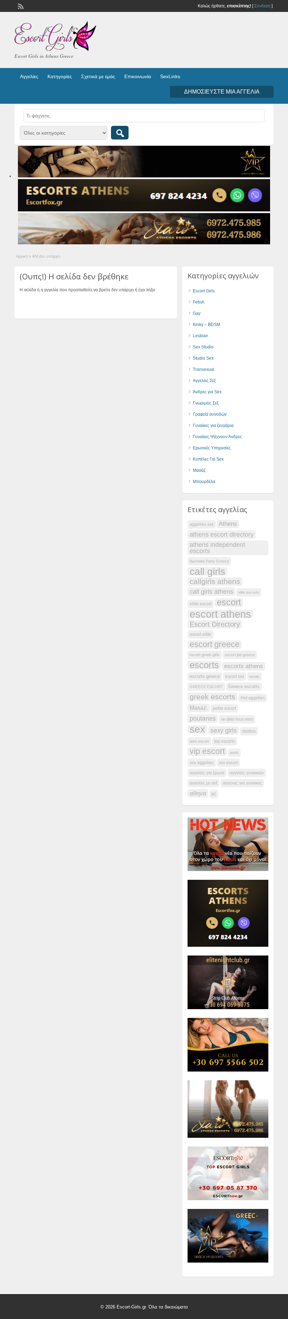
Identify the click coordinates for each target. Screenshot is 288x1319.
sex (197, 729)
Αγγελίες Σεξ (204, 380)
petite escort (224, 708)
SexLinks (170, 76)
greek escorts (212, 697)
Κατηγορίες (59, 76)
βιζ (213, 794)
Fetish (198, 302)
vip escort (207, 751)
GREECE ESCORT (206, 687)
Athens (228, 524)
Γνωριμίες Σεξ (205, 403)
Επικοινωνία (137, 76)
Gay (197, 313)
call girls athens (211, 591)
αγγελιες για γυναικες (242, 783)
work (234, 752)
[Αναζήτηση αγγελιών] (120, 133)
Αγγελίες (29, 76)
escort (229, 602)
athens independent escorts (217, 548)
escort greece (215, 644)
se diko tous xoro (237, 719)
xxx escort (228, 762)
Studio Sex (203, 358)
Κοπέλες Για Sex (208, 459)
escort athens (220, 614)
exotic (254, 676)
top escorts (224, 741)
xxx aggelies (202, 762)
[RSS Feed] (20, 5)
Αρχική (22, 256)
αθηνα (198, 793)
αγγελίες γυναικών (247, 772)
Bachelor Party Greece (209, 561)
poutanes (203, 718)
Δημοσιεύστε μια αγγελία (222, 92)
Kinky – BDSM (206, 324)
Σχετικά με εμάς (98, 76)
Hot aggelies (253, 697)
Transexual (203, 369)
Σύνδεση (262, 6)
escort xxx (234, 676)
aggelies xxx (202, 524)
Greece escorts (244, 686)
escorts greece (205, 676)
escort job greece (240, 655)
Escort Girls (204, 290)
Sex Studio (203, 347)
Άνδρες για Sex (207, 391)
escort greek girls (205, 655)
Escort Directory (215, 624)
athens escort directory (222, 534)
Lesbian (200, 335)
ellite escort (200, 603)
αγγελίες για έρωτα (207, 772)
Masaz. (199, 708)
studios (249, 731)
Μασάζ (199, 470)
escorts (204, 665)
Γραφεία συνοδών (210, 414)
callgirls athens (215, 581)
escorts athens (243, 666)
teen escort (199, 741)
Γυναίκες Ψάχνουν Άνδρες (217, 436)
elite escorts (248, 592)
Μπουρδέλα (204, 481)
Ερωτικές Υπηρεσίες (212, 448)
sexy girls (223, 730)
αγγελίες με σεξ (203, 783)
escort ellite (200, 634)
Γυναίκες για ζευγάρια (213, 425)
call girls (207, 571)
